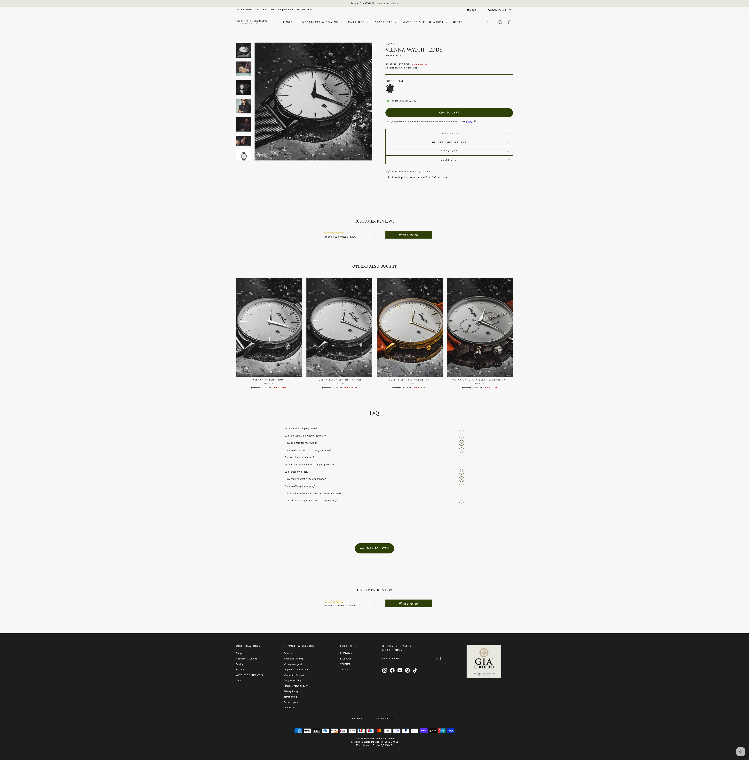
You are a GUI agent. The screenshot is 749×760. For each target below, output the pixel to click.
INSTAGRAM (346, 653)
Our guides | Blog (293, 680)
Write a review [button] (409, 235)
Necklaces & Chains (320, 22)
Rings (288, 22)
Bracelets (384, 22)
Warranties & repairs (295, 675)
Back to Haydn (377, 548)
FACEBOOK (346, 658)
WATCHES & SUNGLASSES (423, 22)
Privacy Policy (291, 691)
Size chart (449, 151)
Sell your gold (304, 9)
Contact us (289, 707)
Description (449, 133)
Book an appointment (282, 9)
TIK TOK (344, 669)
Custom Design (244, 9)
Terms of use (290, 696)
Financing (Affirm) (293, 658)
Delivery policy (292, 702)
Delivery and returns (449, 142)
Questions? (449, 159)
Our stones (261, 9)
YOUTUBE (345, 664)
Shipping (389, 67)
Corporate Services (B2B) (296, 669)
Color (394, 80)
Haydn (390, 44)
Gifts (458, 22)
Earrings (357, 22)
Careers (288, 653)
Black (390, 89)
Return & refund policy (296, 685)
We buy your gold (293, 664)
